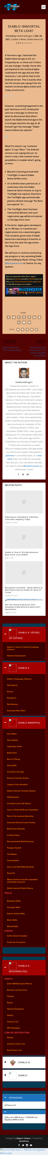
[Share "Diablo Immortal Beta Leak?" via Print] (29, 322)
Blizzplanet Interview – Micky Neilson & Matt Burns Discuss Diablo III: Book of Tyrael (23, 589)
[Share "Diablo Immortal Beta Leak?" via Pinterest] (29, 317)
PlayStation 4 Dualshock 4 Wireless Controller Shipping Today (21, 518)
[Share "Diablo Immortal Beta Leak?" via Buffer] (39, 317)
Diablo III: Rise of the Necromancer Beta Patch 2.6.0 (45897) (21, 553)
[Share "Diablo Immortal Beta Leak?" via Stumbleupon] (19, 322)
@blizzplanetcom (14, 263)
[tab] (24, 634)
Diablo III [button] (24, 1062)
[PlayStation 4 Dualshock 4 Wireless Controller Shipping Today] (24, 502)
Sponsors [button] (16, 1097)
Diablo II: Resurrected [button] (19, 969)
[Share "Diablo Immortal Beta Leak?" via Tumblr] (24, 317)
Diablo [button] (22, 1075)
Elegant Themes (23, 1138)
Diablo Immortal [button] (29, 722)
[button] (24, 1112)
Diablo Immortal (35, 39)
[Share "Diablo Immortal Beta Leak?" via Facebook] (8, 317)
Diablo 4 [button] (23, 668)
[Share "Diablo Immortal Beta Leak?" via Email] (24, 322)
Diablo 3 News (19, 39)
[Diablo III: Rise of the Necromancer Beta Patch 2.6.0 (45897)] (24, 537)
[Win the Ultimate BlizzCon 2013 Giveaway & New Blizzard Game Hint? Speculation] (24, 600)
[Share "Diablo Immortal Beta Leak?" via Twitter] (13, 317)
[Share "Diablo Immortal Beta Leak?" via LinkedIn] (34, 317)
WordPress (24, 1141)
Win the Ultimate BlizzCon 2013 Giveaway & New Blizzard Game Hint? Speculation (23, 606)
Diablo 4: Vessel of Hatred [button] (24, 635)
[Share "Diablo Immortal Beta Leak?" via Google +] (19, 317)
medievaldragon (25, 35)
